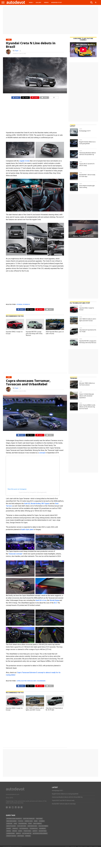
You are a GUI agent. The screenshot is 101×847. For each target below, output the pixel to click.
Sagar (16, 50)
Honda (9, 828)
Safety (35, 831)
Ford (30, 823)
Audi (15, 823)
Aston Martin (26, 833)
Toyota (20, 821)
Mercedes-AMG (32, 826)
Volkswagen (41, 681)
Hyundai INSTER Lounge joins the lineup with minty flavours (34, 333)
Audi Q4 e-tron (41, 600)
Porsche (9, 823)
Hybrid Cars (28, 821)
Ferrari (27, 836)
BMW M (18, 833)
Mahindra (42, 828)
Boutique (21, 836)
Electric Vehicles (27, 681)
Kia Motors (42, 831)
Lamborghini (10, 833)
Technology (33, 828)
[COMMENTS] (54, 97)
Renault (15, 828)
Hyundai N (26, 304)
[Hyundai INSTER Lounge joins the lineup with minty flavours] (35, 329)
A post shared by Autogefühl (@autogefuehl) (32, 492)
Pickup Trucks (11, 836)
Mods (20, 831)
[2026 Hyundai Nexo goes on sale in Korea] (55, 329)
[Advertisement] (50, 20)
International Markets (14, 818)
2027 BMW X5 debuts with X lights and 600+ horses (35, 709)
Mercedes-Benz (11, 821)
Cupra (19, 681)
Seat (34, 681)
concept (42, 453)
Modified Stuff (56, 2)
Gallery (38, 2)
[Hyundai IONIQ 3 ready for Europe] (15, 329)
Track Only (27, 831)
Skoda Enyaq (54, 600)
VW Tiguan (45, 503)
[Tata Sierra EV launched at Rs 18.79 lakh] (55, 706)
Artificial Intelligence (40, 833)
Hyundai (19, 304)
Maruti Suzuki (11, 826)
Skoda (9, 831)
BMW (35, 821)
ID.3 (55, 603)
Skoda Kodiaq (36, 503)
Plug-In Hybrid (43, 826)
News (31, 2)
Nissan (15, 831)
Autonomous (24, 828)
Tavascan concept (15, 554)
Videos (46, 2)
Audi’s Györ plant (27, 529)
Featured (39, 818)
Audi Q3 (27, 503)
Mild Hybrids (37, 823)
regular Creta (24, 161)
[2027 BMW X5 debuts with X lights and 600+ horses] (35, 706)
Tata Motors (21, 826)
